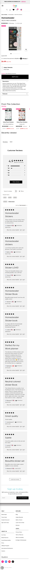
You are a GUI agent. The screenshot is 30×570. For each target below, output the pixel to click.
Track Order (4, 517)
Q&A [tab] (11, 142)
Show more (11, 201)
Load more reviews (15, 479)
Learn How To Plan (20, 522)
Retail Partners (4, 537)
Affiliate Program (5, 545)
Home (2, 14)
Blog (17, 514)
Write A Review (16, 181)
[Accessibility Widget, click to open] (2, 567)
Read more (18, 363)
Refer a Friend (19, 519)
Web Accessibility (20, 537)
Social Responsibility (6, 540)
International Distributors (7, 548)
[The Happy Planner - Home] (15, 6)
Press (2, 542)
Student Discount (5, 519)
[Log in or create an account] (10, 10)
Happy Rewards (19, 517)
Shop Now (3, 106)
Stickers (5, 14)
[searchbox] (9, 191)
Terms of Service (19, 534)
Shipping (3, 73)
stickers (5, 201)
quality (9, 197)
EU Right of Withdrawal (21, 540)
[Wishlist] (13, 9)
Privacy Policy (19, 532)
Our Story (3, 534)
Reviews (18, 525)
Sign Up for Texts (5, 522)
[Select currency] (22, 10)
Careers (3, 551)
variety (15, 197)
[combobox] (21, 205)
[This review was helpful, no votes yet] (20, 230)
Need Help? (4, 514)
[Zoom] (26, 49)
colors (4, 197)
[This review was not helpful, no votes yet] (23, 230)
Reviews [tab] (5, 142)
